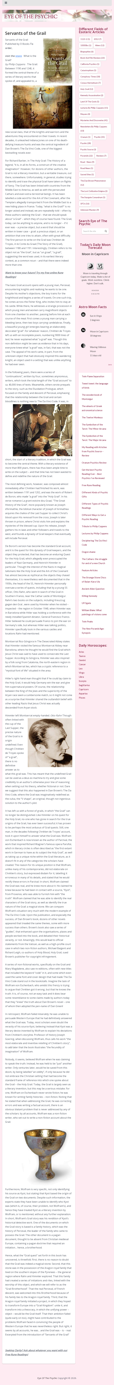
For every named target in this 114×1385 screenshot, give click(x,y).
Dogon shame (88, 552)
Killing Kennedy (89, 596)
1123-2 (85, 39)
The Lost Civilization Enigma (93, 191)
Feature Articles (90, 570)
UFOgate (86, 603)
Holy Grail (86, 89)
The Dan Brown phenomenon (93, 183)
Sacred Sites (87, 174)
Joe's (110, 364)
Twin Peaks (87, 621)
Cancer (82, 664)
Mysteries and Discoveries (94, 120)
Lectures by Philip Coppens (94, 108)
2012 (97, 39)
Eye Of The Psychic (47, 1378)
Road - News (87, 162)
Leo (81, 668)
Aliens (99, 45)
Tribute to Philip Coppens (94, 526)
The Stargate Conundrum (92, 197)
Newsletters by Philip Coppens (93, 128)
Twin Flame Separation (93, 376)
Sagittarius (84, 685)
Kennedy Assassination (91, 95)
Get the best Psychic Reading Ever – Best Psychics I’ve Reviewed (93, 473)
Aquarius (83, 693)
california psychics (89, 64)
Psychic (99, 137)
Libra (81, 676)
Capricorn (84, 689)
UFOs (84, 203)
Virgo (81, 672)
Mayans (85, 114)
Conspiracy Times (90, 76)
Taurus (82, 656)
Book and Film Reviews (92, 58)
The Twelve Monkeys (92, 417)
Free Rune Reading (91, 485)
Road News (86, 168)
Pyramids (86, 156)
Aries (81, 651)
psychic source (88, 149)
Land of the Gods (89, 101)
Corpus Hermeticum (90, 83)
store (18, 56)
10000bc (85, 45)
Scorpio (82, 681)
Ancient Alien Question (93, 588)
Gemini (82, 660)
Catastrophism (88, 70)
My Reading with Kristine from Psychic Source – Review (94, 451)
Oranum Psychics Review (94, 462)
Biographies (87, 51)
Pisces (82, 697)
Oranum (85, 137)
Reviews (101, 156)
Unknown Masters (89, 210)
